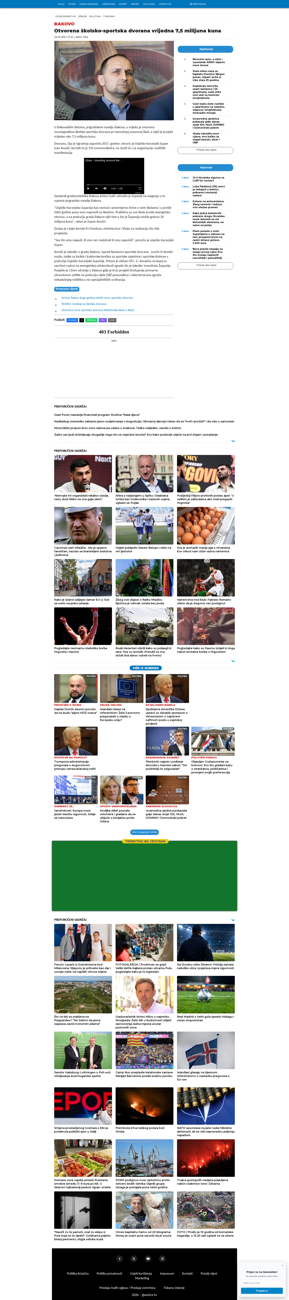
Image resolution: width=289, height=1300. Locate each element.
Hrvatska (108, 4)
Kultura (149, 4)
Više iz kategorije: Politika (144, 832)
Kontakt (187, 1274)
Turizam (109, 16)
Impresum (167, 1274)
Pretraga (199, 4)
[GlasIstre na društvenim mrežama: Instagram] (166, 1259)
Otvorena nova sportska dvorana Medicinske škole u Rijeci (98, 310)
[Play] (88, 188)
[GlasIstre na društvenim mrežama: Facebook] (123, 1259)
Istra (72, 4)
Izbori (82, 16)
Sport (135, 4)
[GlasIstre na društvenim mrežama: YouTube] (151, 1259)
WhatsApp (91, 320)
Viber (103, 320)
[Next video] (96, 188)
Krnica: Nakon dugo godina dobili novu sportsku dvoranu (97, 298)
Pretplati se (262, 1290)
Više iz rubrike (146, 668)
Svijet (123, 4)
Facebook (72, 320)
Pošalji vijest (209, 1274)
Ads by (137, 193)
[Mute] (105, 188)
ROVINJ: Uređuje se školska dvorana (84, 304)
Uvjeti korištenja (141, 1274)
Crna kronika (88, 4)
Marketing (142, 1278)
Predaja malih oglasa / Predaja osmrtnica (127, 1288)
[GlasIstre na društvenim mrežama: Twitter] (137, 1259)
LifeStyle (165, 4)
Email (112, 320)
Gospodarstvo (65, 16)
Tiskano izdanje (174, 1288)
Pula (61, 4)
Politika (95, 16)
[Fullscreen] (140, 188)
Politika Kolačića (78, 1274)
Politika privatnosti (109, 1274)
